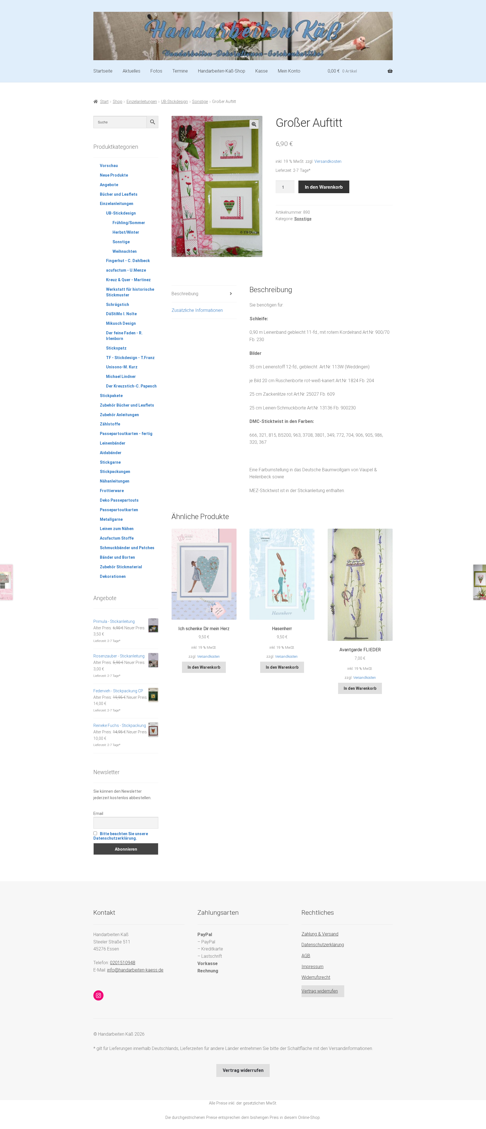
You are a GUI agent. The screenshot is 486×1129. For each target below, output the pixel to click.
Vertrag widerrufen (320, 991)
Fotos (156, 71)
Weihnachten (124, 251)
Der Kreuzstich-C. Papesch (131, 386)
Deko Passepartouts (119, 500)
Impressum (312, 966)
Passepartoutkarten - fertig (126, 433)
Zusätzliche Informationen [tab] (197, 310)
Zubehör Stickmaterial (121, 567)
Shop (117, 101)
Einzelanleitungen (142, 101)
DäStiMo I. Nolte (121, 314)
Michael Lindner (121, 376)
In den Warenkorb (324, 187)
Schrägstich (117, 304)
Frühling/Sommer (128, 222)
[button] (253, 124)
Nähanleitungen (114, 481)
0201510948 (122, 962)
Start (104, 101)
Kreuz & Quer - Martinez (128, 280)
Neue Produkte (114, 175)
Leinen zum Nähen (117, 528)
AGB (306, 955)
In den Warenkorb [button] (204, 667)
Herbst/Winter (125, 232)
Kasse (261, 71)
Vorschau (109, 165)
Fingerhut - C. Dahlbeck (128, 260)
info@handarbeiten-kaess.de (135, 970)
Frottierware (112, 490)
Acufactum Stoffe (117, 538)
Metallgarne (111, 519)
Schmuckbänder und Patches (127, 548)
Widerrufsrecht (316, 977)
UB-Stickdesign (174, 101)
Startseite (102, 71)
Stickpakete (111, 395)
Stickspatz (116, 348)
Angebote (109, 184)
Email (98, 813)
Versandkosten (327, 161)
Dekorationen (113, 576)
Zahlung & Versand (320, 934)
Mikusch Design (121, 323)
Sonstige (200, 101)
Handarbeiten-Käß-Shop (221, 71)
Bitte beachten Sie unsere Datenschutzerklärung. (120, 835)
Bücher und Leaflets (119, 194)
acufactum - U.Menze (126, 270)
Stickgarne (110, 462)
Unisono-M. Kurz (122, 367)
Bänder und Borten (117, 557)
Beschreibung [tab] (185, 293)
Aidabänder (111, 452)
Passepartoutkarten (119, 510)
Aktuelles (131, 71)
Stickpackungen (115, 471)
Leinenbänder (112, 443)
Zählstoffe (110, 424)
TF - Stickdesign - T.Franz (130, 357)
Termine (180, 71)
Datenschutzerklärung (323, 944)
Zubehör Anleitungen (119, 415)
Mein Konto (289, 71)
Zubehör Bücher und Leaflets (127, 405)
